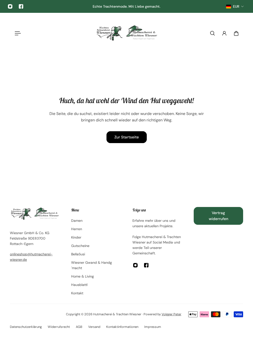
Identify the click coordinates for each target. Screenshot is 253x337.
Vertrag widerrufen (218, 215)
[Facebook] (21, 6)
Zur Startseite (126, 137)
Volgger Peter (171, 314)
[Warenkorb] (236, 33)
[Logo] (126, 33)
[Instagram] (10, 6)
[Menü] (17, 33)
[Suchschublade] (212, 33)
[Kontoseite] (224, 33)
